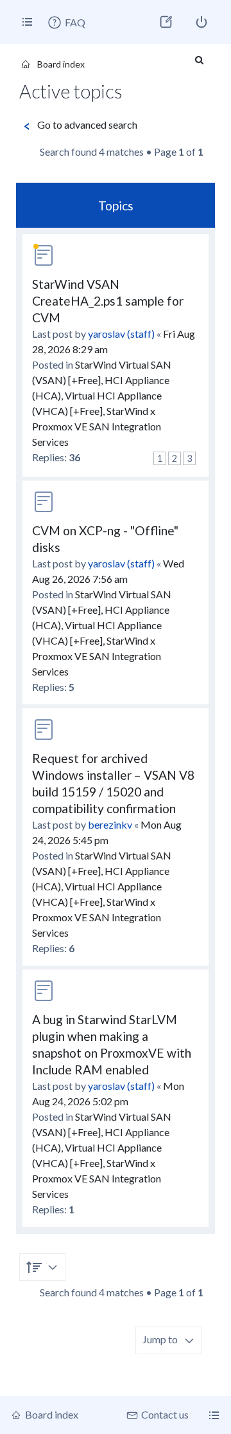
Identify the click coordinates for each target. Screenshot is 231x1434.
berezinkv (110, 824)
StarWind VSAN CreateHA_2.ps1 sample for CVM (108, 301)
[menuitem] (66, 22)
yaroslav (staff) (121, 333)
